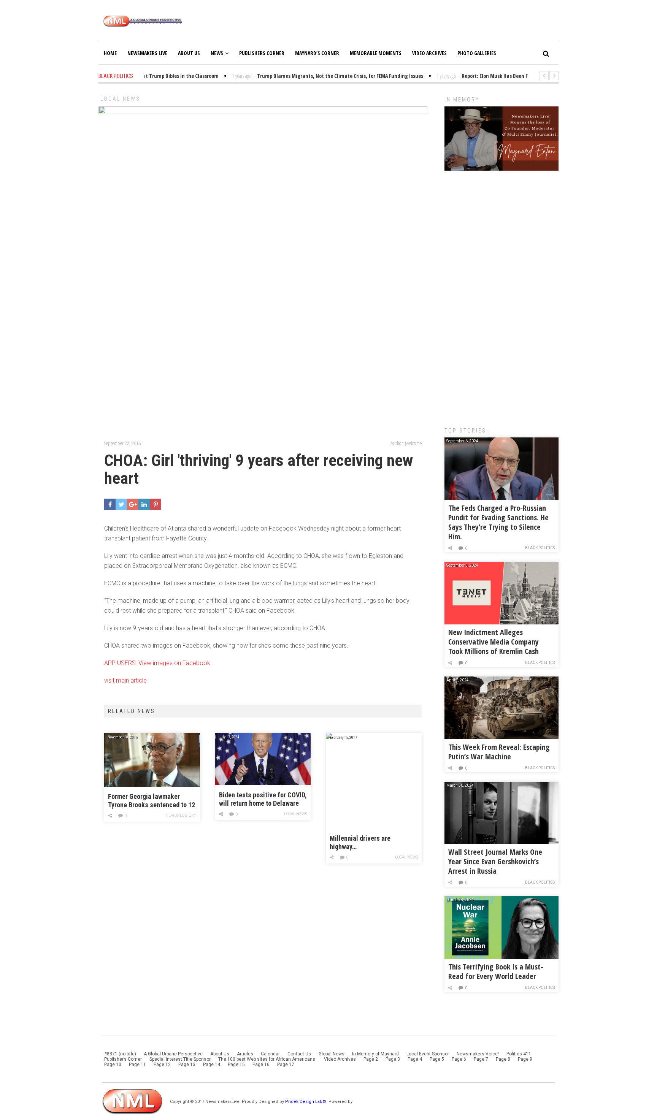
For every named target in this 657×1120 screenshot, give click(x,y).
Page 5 (437, 1059)
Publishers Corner (261, 53)
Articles (245, 1054)
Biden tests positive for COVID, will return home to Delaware (263, 799)
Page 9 (525, 1059)
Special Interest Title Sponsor (180, 1059)
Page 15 (236, 1064)
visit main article (125, 680)
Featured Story (181, 815)
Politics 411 (518, 1054)
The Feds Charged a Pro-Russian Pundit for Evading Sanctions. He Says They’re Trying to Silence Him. (498, 522)
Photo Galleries (476, 53)
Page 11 (137, 1064)
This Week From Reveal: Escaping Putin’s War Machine (499, 752)
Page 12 (162, 1064)
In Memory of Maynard (375, 1054)
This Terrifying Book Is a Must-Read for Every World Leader (495, 971)
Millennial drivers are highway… (360, 842)
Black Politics (540, 548)
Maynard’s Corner (317, 53)
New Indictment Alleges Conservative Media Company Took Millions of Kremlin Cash (493, 641)
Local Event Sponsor (427, 1054)
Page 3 (393, 1059)
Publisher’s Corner (123, 1059)
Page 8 (503, 1059)
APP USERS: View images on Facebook (157, 663)
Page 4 (415, 1059)
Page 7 (481, 1059)
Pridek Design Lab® (306, 1101)
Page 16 (261, 1064)
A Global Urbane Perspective (173, 1054)
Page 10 (112, 1064)
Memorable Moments (376, 53)
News (217, 53)
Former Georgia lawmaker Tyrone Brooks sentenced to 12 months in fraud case (151, 801)
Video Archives (429, 53)
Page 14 (211, 1064)
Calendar (270, 1054)
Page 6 (459, 1059)
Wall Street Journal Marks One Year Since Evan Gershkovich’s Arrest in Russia (495, 861)
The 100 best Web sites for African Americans (267, 1059)
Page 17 (285, 1064)
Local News (120, 99)
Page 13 (186, 1064)
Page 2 (370, 1059)
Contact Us (299, 1054)
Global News (331, 1054)
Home (110, 53)
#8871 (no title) (120, 1054)
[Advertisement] (501, 295)
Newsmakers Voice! (478, 1054)
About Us (189, 53)
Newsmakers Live (147, 53)
